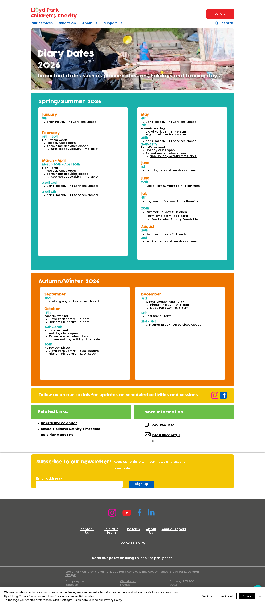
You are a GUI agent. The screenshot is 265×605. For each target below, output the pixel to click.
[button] (42, 23)
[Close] (260, 596)
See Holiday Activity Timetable (74, 149)
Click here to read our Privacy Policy (98, 600)
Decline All (226, 596)
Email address (48, 478)
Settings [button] (207, 596)
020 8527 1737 (163, 424)
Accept (247, 596)
